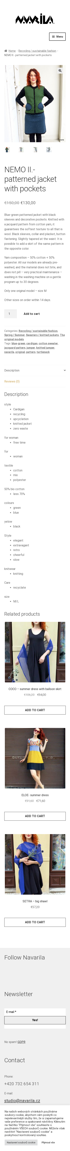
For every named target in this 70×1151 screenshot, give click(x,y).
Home (12, 50)
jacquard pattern (14, 347)
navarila (9, 352)
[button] (60, 71)
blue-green (18, 343)
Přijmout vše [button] (48, 1142)
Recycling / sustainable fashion (37, 50)
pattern (30, 352)
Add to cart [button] (35, 710)
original (20, 352)
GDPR (21, 1042)
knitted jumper (45, 347)
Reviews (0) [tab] (12, 381)
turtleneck (43, 352)
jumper (31, 347)
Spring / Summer (14, 335)
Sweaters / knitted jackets (42, 335)
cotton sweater (48, 343)
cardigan (32, 343)
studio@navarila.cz (22, 1100)
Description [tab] (11, 370)
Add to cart (32, 314)
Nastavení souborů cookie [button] (21, 1142)
